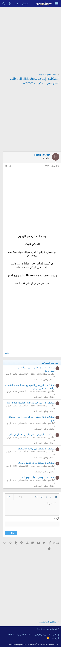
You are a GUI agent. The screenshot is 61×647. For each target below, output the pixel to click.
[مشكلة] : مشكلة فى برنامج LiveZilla (36, 448)
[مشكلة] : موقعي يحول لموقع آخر (38, 477)
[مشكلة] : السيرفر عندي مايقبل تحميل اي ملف (32, 434)
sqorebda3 (52, 629)
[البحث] (4, 3)
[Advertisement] (30, 39)
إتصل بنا (55, 634)
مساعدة (11, 634)
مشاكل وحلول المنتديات (44, 379)
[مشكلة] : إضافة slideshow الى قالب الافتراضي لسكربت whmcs (34, 81)
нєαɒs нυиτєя (42, 154)
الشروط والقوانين (42, 634)
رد (6, 353)
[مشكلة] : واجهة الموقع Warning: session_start (31, 402)
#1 (6, 166)
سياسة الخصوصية (24, 634)
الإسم (56, 518)
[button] (55, 496)
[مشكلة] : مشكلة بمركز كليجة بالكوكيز (36, 462)
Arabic (40, 629)
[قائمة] (56, 3)
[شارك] (10, 166)
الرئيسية (55, 638)
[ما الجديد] (10, 3)
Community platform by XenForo (34, 644)
